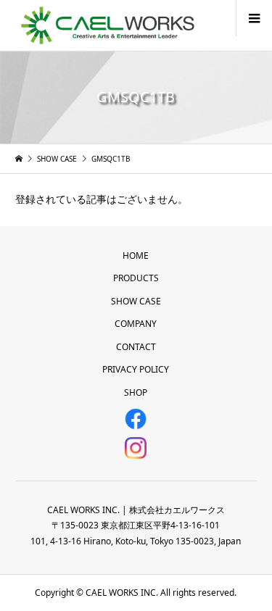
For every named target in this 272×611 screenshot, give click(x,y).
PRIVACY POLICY (135, 369)
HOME (136, 255)
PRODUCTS (136, 278)
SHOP (135, 392)
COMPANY (136, 323)
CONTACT (136, 347)
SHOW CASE (136, 301)
